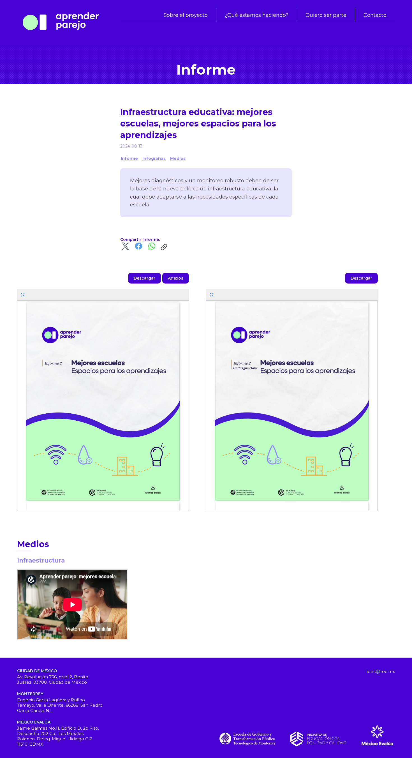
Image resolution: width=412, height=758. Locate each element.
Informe (129, 158)
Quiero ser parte (325, 15)
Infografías (154, 158)
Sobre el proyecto (186, 15)
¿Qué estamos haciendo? (256, 15)
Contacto (375, 15)
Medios (178, 158)
